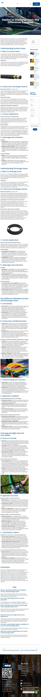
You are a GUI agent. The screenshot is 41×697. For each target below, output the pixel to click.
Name (31, 99)
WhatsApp (32, 109)
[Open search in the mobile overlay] (30, 4)
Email (31, 104)
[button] (17, 3)
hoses (15, 38)
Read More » (35, 65)
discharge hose (4, 174)
